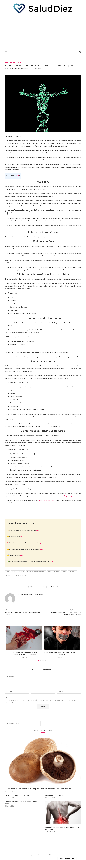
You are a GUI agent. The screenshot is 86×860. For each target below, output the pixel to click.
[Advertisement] (43, 31)
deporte (63, 496)
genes (64, 572)
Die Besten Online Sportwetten (17, 796)
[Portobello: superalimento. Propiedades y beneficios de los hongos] (43, 761)
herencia (9, 575)
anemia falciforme (18, 572)
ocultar (17, 175)
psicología (69, 496)
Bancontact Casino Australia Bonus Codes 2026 (21, 803)
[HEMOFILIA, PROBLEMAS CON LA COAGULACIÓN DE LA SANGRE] (24, 638)
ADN (7, 572)
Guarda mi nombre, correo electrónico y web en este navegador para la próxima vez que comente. (43, 701)
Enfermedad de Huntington (36, 572)
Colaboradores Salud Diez (20, 68)
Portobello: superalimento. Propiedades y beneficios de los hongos (38, 789)
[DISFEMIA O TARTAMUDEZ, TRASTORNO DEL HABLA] (62, 638)
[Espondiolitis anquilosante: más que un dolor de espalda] (63, 812)
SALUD (20, 62)
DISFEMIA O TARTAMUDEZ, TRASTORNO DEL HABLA (62, 653)
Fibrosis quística (53, 572)
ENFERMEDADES (10, 62)
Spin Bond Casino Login (54, 796)
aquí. (37, 530)
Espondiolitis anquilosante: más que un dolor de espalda (62, 828)
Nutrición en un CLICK (47, 500)
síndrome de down (21, 575)
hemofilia (73, 572)
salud (51, 496)
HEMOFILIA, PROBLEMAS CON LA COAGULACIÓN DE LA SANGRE (24, 653)
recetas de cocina (43, 496)
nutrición (57, 496)
